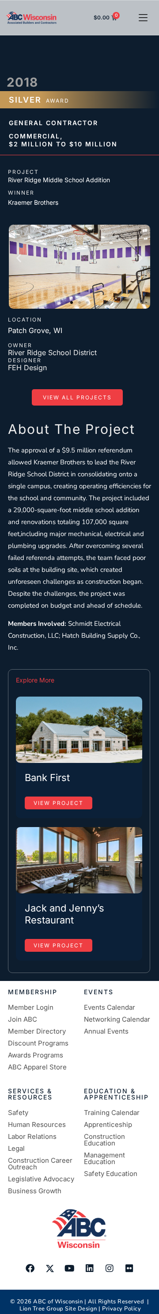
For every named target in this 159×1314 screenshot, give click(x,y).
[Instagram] (109, 1268)
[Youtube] (70, 1268)
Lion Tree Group (41, 1309)
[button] (143, 18)
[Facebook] (30, 1268)
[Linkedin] (89, 1268)
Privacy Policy (121, 1309)
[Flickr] (129, 1268)
